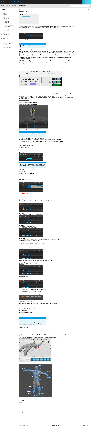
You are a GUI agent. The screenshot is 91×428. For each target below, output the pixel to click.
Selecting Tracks (24, 17)
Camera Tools (6, 31)
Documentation (17, 2)
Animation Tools (6, 18)
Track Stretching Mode (9, 25)
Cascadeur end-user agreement (8, 46)
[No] (22, 412)
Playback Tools (7, 26)
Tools (7, 5)
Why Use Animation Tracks (26, 16)
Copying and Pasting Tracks (28, 21)
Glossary (4, 37)
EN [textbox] (68, 5)
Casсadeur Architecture (6, 35)
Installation (4, 13)
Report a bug (25, 425)
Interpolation (7, 22)
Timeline (20, 402)
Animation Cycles (8, 27)
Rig (3, 33)
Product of (86, 425)
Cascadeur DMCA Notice (7, 43)
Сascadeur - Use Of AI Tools (7, 47)
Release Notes (5, 38)
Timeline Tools (13, 5)
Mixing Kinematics (24, 22)
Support (78, 1)
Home (2, 5)
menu (35, 308)
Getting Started (5, 14)
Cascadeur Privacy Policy (7, 44)
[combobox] (69, 6)
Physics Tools (6, 30)
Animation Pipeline (6, 34)
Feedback (20, 425)
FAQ (3, 41)
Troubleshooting (5, 39)
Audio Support (7, 29)
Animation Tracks (8, 23)
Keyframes (7, 21)
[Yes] (20, 412)
